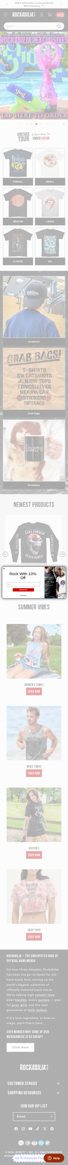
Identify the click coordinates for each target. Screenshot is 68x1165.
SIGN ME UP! (23, 589)
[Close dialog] (4, 568)
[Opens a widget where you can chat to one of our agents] (53, 1158)
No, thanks (23, 595)
